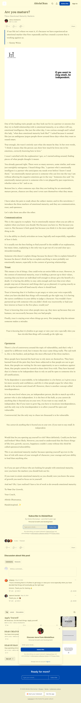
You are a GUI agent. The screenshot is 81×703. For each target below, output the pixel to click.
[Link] (1, 217)
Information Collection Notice (40, 656)
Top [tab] (7, 612)
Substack (31, 699)
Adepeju (12, 580)
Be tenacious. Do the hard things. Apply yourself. (21, 620)
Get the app (50, 694)
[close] (59, 628)
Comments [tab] (9, 562)
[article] (40, 622)
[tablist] (13, 562)
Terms (46, 689)
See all (8, 659)
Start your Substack (35, 694)
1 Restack (22, 541)
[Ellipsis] (75, 579)
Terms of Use (50, 654)
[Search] (52, 4)
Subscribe (64, 4)
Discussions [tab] (19, 612)
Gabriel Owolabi (14, 595)
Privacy (41, 689)
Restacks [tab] (17, 562)
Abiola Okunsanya (15, 20)
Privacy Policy (55, 656)
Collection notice (55, 689)
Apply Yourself (11, 618)
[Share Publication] (57, 4)
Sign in (74, 4)
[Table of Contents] (2, 351)
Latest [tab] (12, 612)
